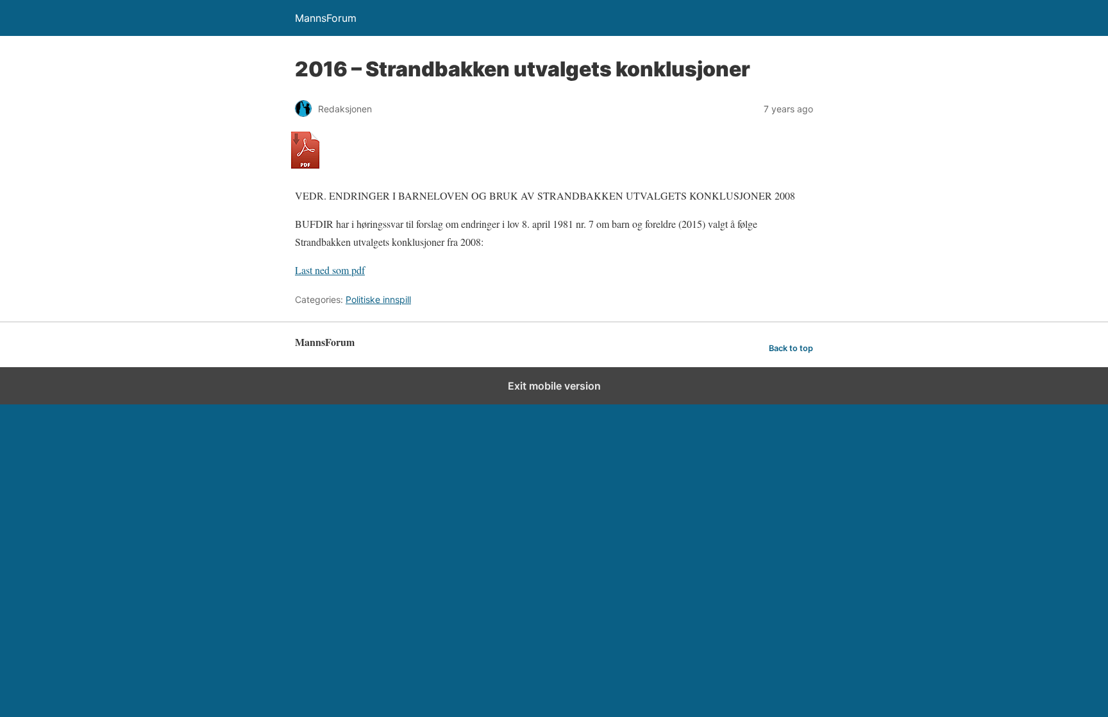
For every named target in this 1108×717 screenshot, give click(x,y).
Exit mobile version (554, 385)
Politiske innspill (378, 299)
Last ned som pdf (330, 270)
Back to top (791, 348)
